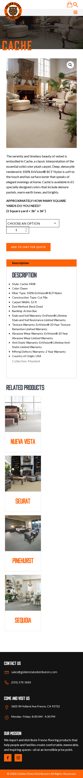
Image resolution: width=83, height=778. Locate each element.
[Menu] (75, 12)
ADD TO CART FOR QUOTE (28, 247)
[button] (70, 64)
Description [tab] (20, 263)
